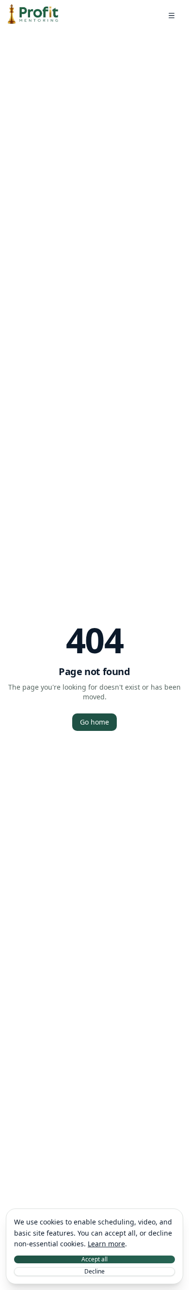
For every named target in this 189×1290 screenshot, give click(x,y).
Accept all (94, 1259)
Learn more (106, 1243)
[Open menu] (171, 15)
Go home (94, 722)
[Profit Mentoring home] (33, 15)
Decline (94, 1271)
